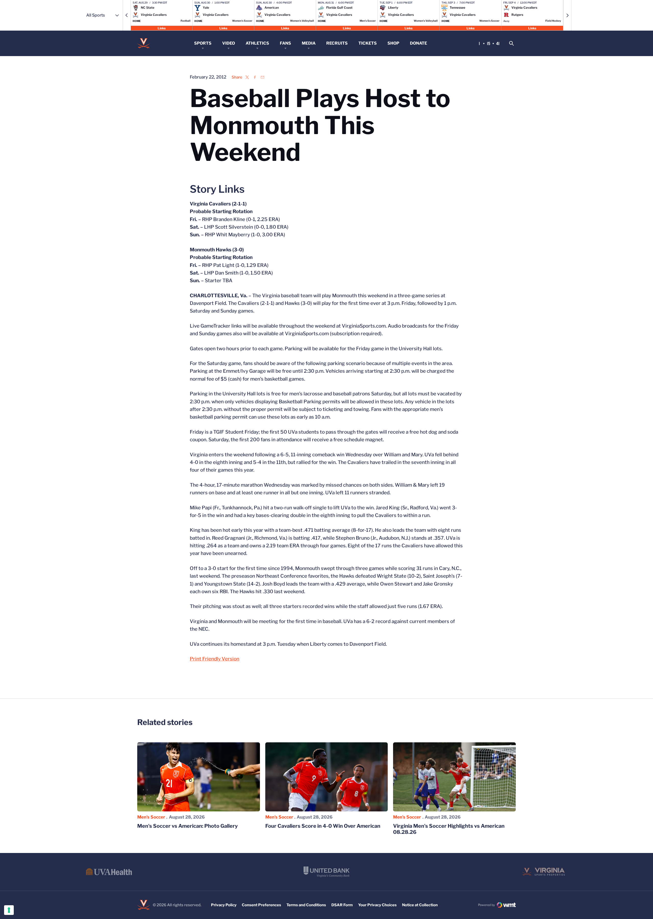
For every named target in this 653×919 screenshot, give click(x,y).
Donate (418, 43)
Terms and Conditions (306, 905)
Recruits (337, 43)
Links (162, 28)
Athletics (257, 43)
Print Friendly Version (214, 659)
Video (228, 43)
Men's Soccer (151, 817)
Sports (202, 43)
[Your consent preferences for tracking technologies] (9, 910)
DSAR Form (342, 905)
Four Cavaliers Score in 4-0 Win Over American (322, 826)
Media (309, 43)
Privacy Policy (223, 905)
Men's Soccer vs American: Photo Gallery (187, 826)
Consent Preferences (261, 905)
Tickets (367, 43)
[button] (127, 15)
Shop (393, 43)
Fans (285, 43)
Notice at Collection (420, 905)
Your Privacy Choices (377, 905)
